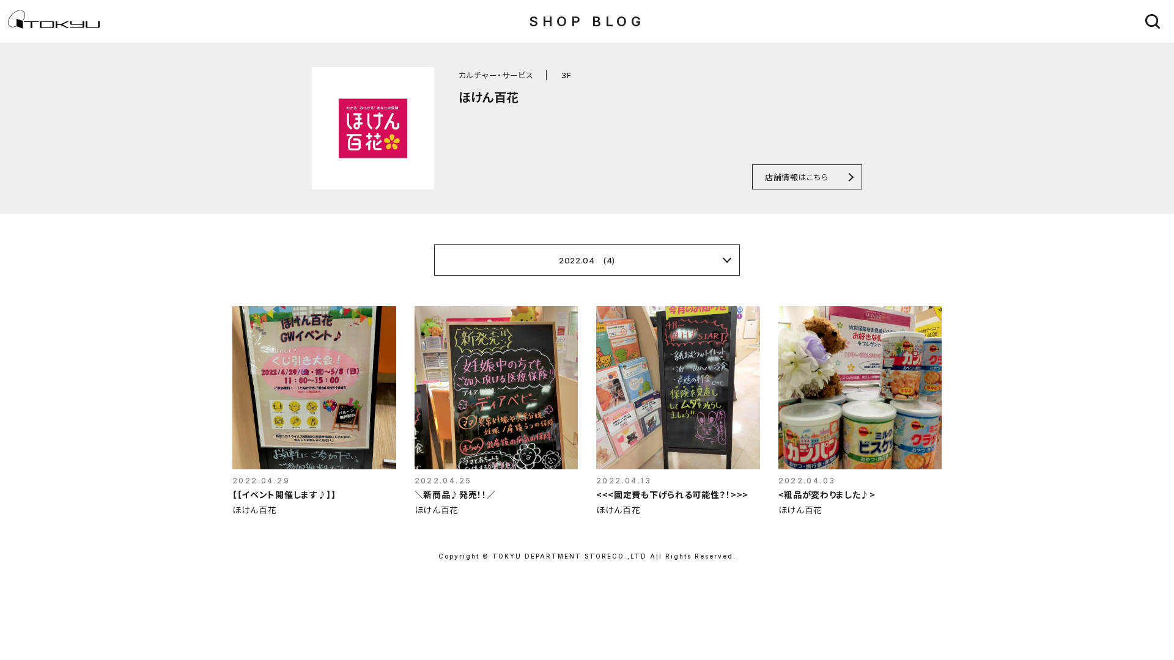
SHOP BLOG (586, 21)
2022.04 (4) (587, 260)
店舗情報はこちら (796, 177)
